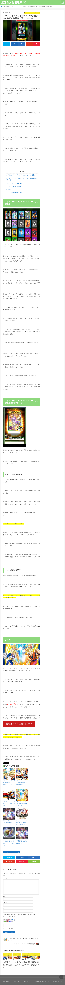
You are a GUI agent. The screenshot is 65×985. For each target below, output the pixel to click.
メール (5, 902)
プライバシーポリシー (16, 981)
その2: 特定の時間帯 (14, 186)
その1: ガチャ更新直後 (14, 183)
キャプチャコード (7, 928)
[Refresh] (14, 920)
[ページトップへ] (61, 977)
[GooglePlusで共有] (29, 44)
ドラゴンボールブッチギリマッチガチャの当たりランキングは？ (21, 803)
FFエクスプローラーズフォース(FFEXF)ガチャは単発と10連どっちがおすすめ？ (9, 843)
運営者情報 (26, 981)
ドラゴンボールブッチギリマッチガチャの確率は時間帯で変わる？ (21, 179)
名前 (4, 896)
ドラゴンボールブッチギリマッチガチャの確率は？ (21, 175)
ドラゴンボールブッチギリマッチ (12, 852)
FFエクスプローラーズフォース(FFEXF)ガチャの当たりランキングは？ (22, 822)
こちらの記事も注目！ (14, 192)
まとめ (8, 189)
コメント (5, 878)
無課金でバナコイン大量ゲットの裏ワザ (19, 724)
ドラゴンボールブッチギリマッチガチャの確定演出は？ (9, 803)
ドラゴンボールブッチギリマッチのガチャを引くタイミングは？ (21, 782)
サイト (5, 908)
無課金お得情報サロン (14, 2)
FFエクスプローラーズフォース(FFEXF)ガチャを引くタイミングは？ (9, 822)
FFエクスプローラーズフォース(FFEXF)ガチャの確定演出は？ (22, 842)
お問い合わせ (6, 981)
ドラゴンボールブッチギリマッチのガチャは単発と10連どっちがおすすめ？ (9, 783)
